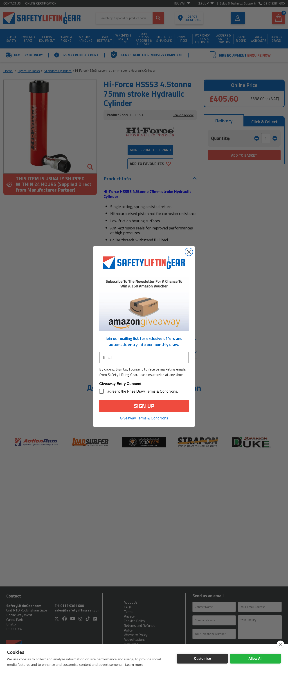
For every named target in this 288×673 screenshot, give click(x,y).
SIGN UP (144, 406)
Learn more (134, 664)
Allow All (255, 658)
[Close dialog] (189, 252)
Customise (202, 658)
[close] (280, 644)
